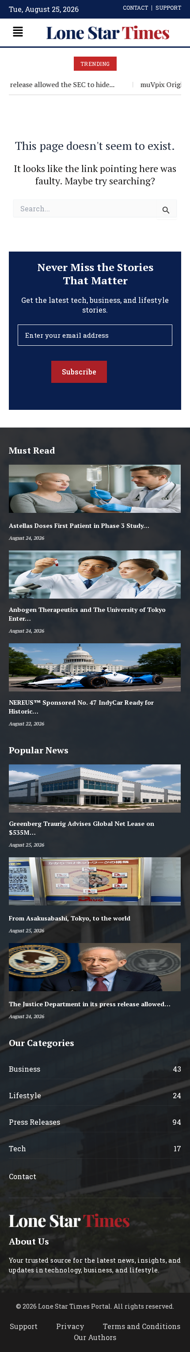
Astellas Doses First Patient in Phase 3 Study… (79, 525)
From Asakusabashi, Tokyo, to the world (69, 918)
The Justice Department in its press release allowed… (90, 1004)
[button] (18, 32)
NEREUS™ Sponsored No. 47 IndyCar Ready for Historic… (81, 706)
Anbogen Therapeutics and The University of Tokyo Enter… (87, 614)
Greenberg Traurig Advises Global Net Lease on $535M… (81, 827)
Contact (22, 1176)
